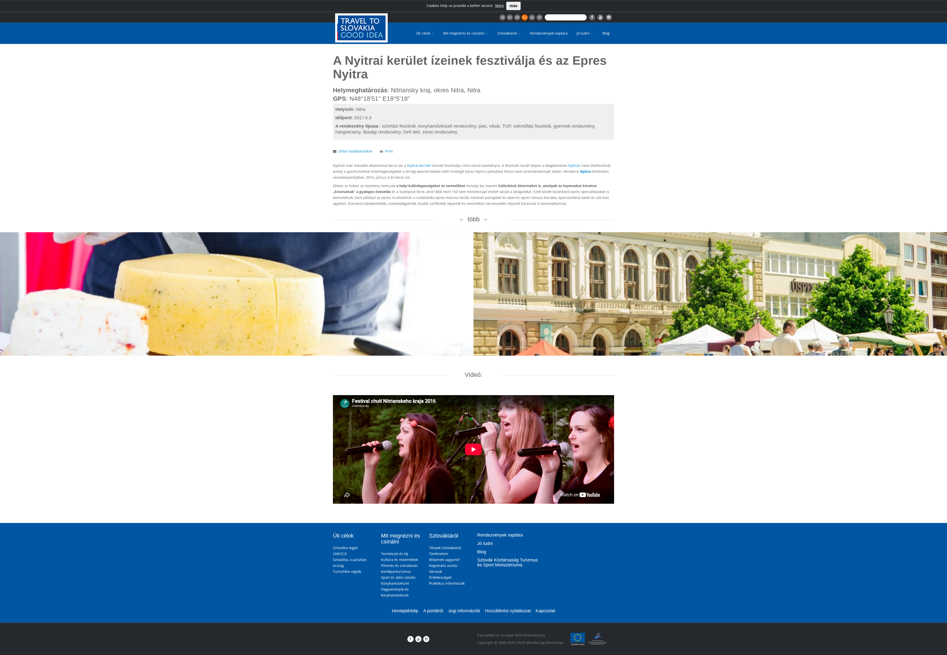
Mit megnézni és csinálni (464, 33)
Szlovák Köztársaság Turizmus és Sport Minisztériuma (507, 562)
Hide (513, 5)
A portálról (433, 610)
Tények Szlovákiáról (445, 547)
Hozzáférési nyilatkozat (508, 610)
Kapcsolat (545, 610)
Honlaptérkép (405, 610)
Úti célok (423, 33)
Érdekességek (440, 577)
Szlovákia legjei (345, 547)
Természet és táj (394, 553)
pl (532, 17)
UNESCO (340, 553)
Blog (606, 33)
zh (540, 17)
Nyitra (585, 171)
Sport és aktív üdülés (398, 577)
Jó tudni (583, 33)
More (499, 5)
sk (502, 17)
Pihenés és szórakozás (399, 565)
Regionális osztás (443, 565)
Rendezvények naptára (549, 33)
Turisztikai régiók (347, 571)
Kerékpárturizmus (396, 571)
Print (389, 151)
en (510, 17)
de (517, 17)
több (474, 219)
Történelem (438, 553)
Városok (435, 571)
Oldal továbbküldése (355, 151)
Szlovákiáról (507, 33)
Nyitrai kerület (419, 165)
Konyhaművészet (395, 583)
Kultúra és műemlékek (399, 559)
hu (525, 17)
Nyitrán (574, 165)
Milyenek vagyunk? (444, 559)
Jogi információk (464, 610)
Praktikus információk (447, 583)
